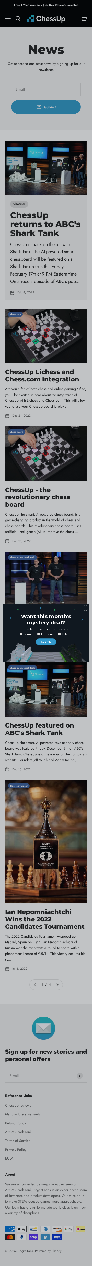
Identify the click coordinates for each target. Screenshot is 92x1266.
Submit (46, 641)
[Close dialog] (85, 608)
